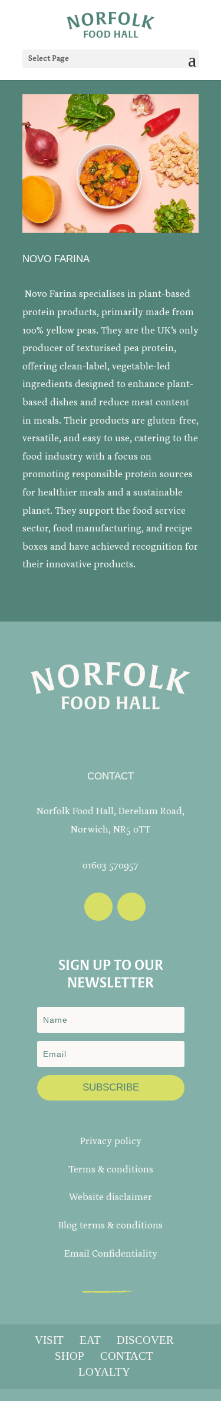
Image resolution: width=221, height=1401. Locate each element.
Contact (126, 1356)
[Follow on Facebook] (98, 907)
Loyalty (104, 1372)
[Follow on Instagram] (131, 907)
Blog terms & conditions (110, 1226)
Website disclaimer (110, 1197)
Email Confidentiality (110, 1254)
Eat (90, 1340)
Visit (49, 1340)
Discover (145, 1340)
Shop (69, 1356)
